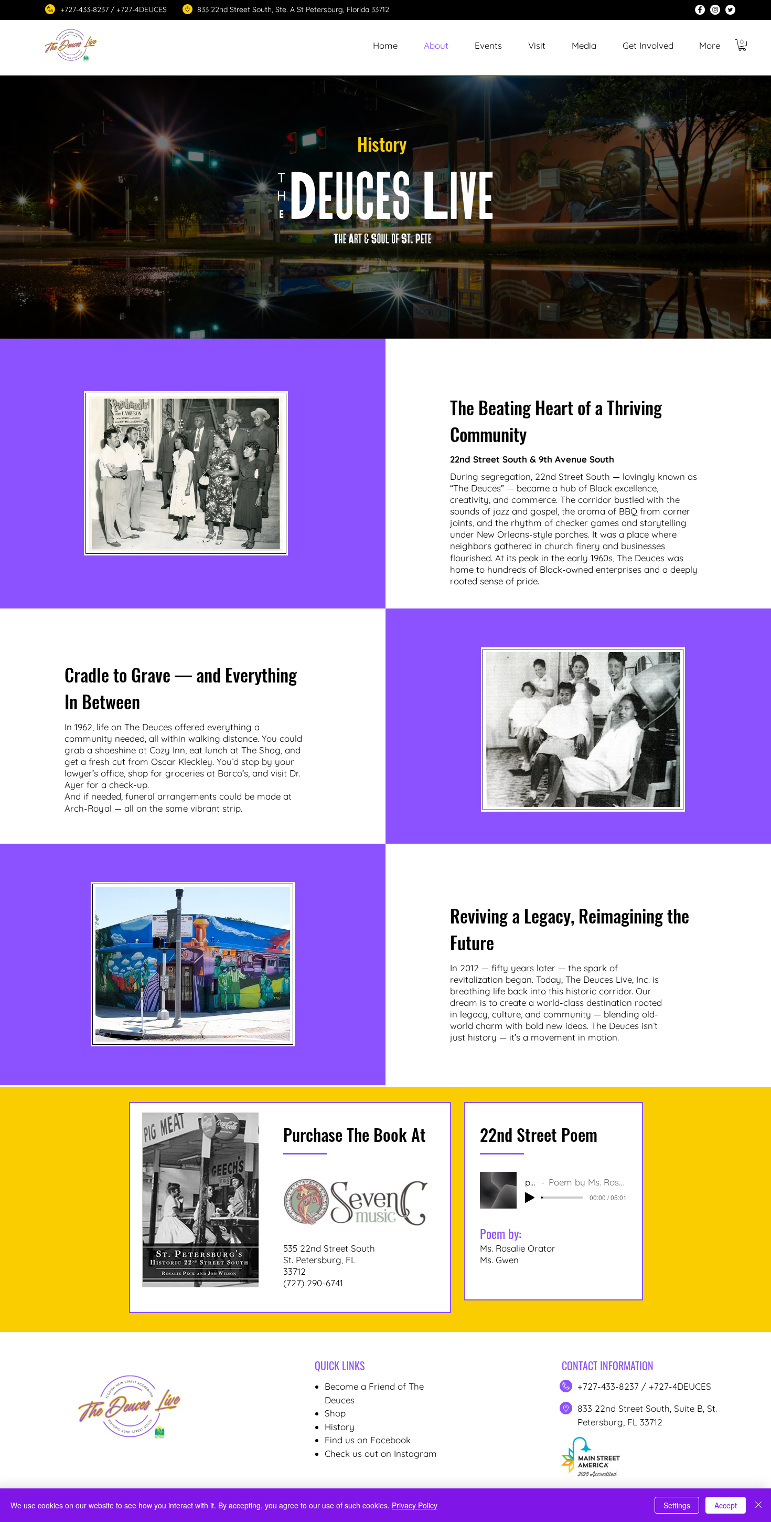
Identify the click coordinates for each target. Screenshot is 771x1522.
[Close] (758, 1505)
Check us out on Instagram (381, 1453)
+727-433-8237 (609, 1386)
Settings (676, 1505)
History (340, 1426)
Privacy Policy (414, 1505)
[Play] (529, 1197)
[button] (488, 45)
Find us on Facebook (368, 1439)
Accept (725, 1505)
